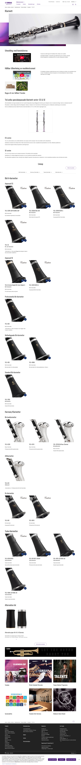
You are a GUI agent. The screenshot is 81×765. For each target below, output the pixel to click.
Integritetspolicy (8, 763)
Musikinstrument (17, 7)
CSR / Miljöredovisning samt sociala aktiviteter (68, 740)
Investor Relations (63, 738)
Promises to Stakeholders (64, 735)
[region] (40, 759)
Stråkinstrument (7, 737)
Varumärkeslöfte (62, 731)
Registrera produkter (45, 747)
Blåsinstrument (19, 2)
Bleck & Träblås (23, 7)
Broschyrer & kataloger (45, 734)
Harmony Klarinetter (34, 172)
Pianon (6, 728)
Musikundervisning (26, 726)
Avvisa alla (62, 759)
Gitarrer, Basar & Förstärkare (10, 733)
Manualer (43, 735)
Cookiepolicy (14, 763)
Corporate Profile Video (64, 730)
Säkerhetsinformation (45, 740)
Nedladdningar (31, 4)
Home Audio (7, 744)
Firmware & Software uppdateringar (48, 737)
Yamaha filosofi (62, 734)
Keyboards (7, 730)
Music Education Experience (28, 731)
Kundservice (58, 1)
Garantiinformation (45, 730)
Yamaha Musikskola (26, 728)
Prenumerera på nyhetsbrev (46, 745)
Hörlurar (6, 741)
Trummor (6, 734)
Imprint (3, 763)
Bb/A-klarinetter (22, 172)
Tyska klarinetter (47, 172)
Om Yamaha (62, 726)
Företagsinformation (63, 728)
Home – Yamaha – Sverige (9, 7)
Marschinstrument (8, 740)
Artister (24, 4)
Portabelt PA (7, 742)
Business (73, 1)
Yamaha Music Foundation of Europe (29, 730)
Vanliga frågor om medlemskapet (47, 748)
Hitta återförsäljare (51, 1)
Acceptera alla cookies (71, 759)
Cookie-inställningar (52, 759)
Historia (61, 737)
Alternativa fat (58, 172)
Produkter (18, 4)
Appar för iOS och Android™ (10, 748)
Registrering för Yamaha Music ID (47, 743)
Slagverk (6, 738)
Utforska (38, 4)
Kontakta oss (44, 728)
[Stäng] (79, 759)
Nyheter (24, 734)
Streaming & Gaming (8, 745)
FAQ (42, 731)
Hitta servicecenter (45, 733)
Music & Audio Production (9, 731)
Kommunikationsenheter (9, 746)
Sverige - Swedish (67, 1)
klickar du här (17, 761)
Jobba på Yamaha (63, 733)
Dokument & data (44, 738)
